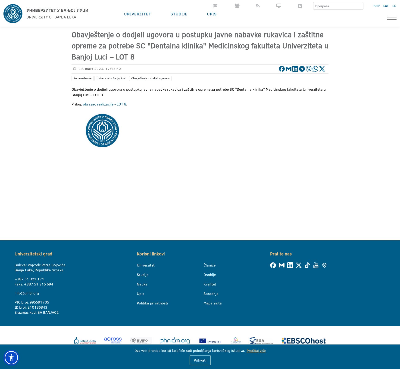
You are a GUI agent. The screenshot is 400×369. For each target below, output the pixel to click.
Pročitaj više (256, 350)
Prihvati (200, 360)
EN (394, 5)
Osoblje (206, 274)
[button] (11, 357)
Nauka (140, 284)
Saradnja (206, 293)
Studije (179, 13)
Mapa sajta (206, 303)
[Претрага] (359, 6)
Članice (206, 265)
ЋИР (376, 5)
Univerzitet (137, 13)
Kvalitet (206, 284)
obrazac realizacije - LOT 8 (104, 104)
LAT (386, 5)
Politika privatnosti (140, 303)
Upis (212, 13)
